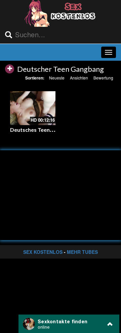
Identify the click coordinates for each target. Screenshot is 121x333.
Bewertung (103, 77)
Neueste (57, 77)
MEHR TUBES (82, 251)
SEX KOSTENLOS (43, 251)
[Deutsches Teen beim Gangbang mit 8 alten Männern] (32, 108)
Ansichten (79, 77)
